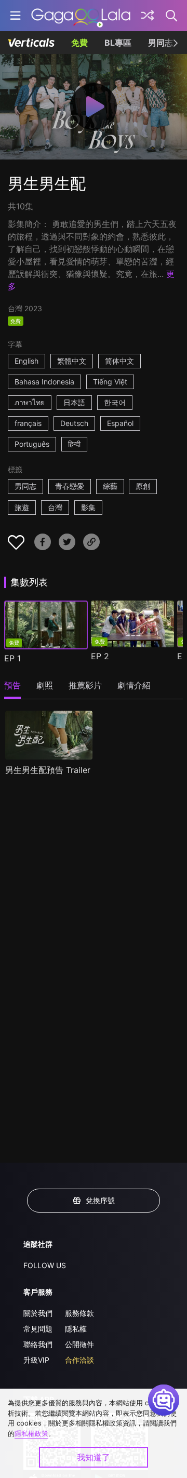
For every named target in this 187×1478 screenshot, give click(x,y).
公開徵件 (79, 1344)
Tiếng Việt (110, 381)
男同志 (160, 42)
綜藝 (110, 486)
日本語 (74, 402)
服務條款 (79, 1313)
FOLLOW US (44, 1265)
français (28, 423)
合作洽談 (79, 1359)
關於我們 (37, 1313)
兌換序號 (100, 1200)
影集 (88, 507)
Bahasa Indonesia (44, 381)
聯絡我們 (37, 1344)
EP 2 (100, 656)
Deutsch (74, 423)
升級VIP (36, 1359)
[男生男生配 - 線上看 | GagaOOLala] (80, 15)
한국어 (115, 402)
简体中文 (119, 360)
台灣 (55, 507)
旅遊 (22, 507)
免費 (79, 42)
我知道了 (93, 1457)
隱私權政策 (31, 1433)
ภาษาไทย (30, 402)
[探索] (147, 15)
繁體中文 (71, 360)
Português (32, 444)
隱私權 (76, 1328)
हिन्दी (74, 444)
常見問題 (37, 1328)
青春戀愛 (69, 486)
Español (120, 423)
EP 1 (12, 658)
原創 (143, 486)
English (26, 360)
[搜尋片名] (172, 15)
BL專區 (117, 42)
